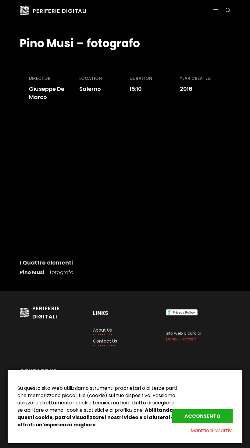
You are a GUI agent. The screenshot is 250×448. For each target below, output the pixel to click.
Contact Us (105, 341)
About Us (102, 330)
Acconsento (202, 416)
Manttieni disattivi (212, 430)
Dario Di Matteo (181, 339)
